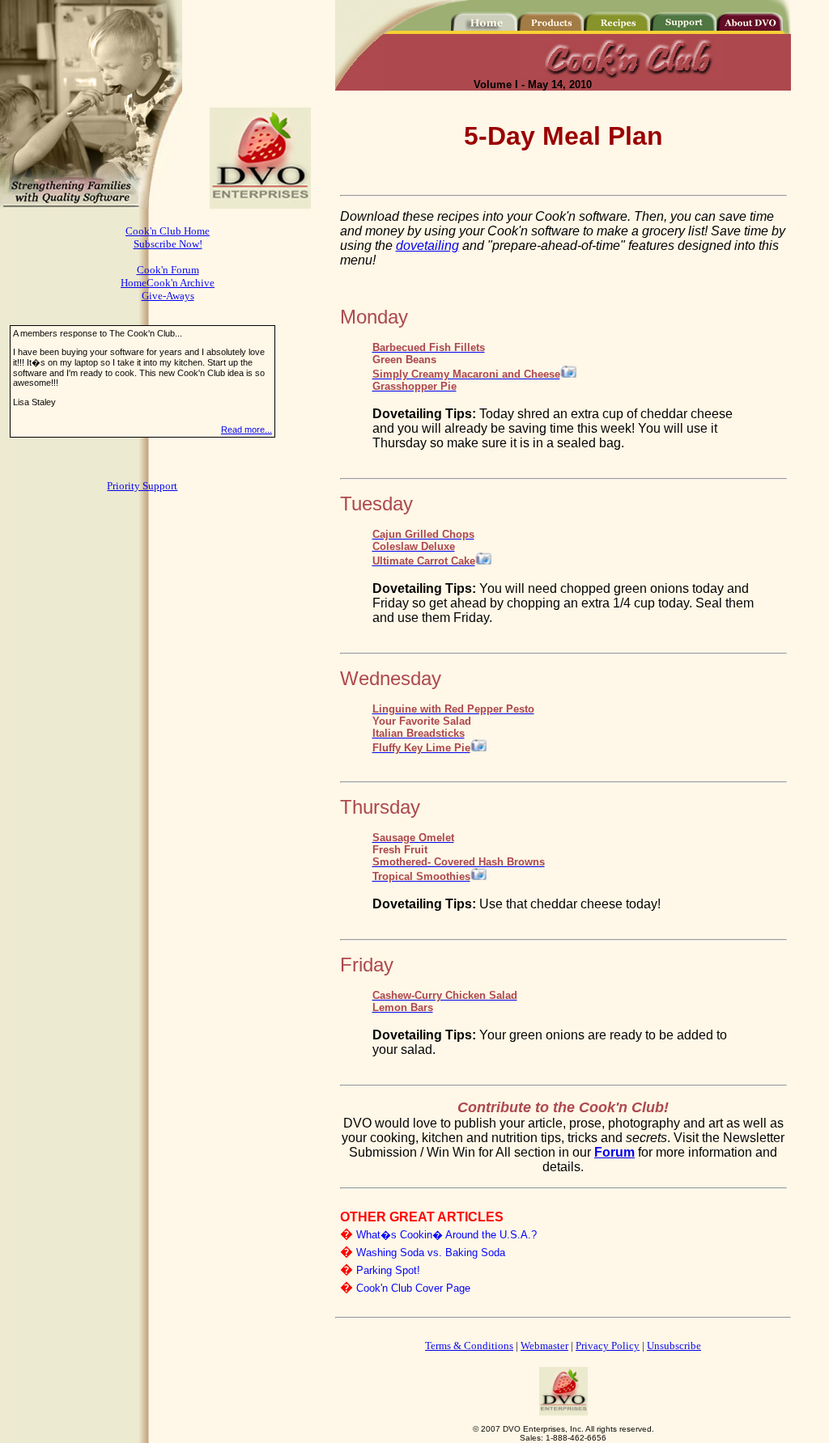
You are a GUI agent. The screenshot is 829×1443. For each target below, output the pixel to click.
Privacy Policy (608, 1345)
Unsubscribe (674, 1345)
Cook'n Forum (168, 270)
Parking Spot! (388, 1270)
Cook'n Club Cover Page (413, 1288)
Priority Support (142, 486)
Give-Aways (168, 296)
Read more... (246, 429)
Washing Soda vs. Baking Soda (430, 1252)
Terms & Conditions (469, 1345)
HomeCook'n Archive (168, 283)
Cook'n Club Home (167, 231)
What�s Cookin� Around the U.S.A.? (446, 1235)
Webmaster (544, 1345)
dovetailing (427, 245)
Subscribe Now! (168, 244)
